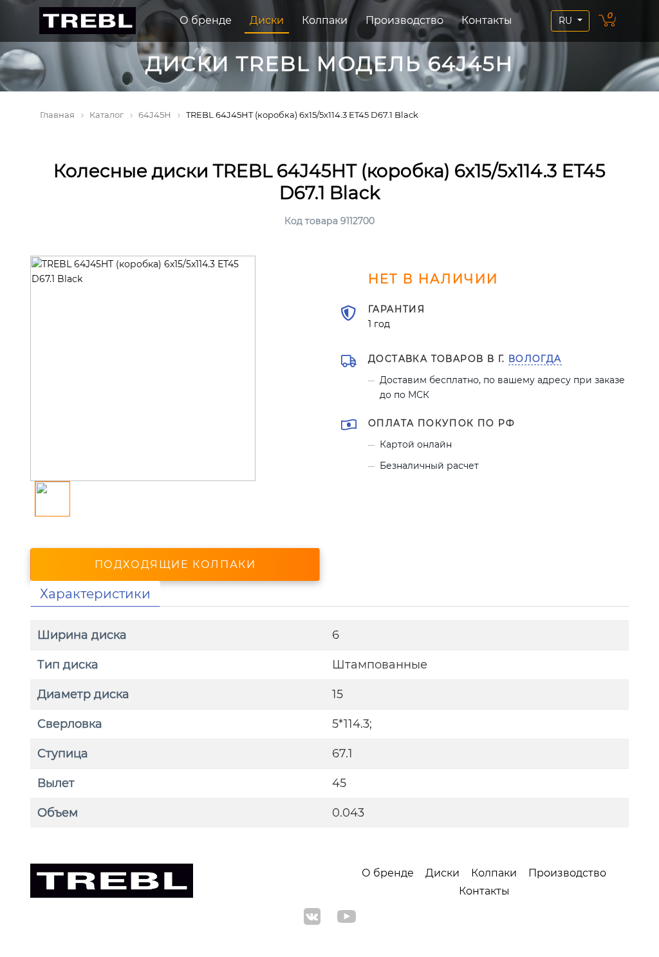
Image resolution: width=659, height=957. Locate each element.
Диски (267, 20)
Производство (404, 20)
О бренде (206, 20)
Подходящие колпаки (175, 564)
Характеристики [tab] (95, 594)
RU (567, 20)
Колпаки (325, 20)
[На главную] (87, 21)
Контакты (486, 20)
